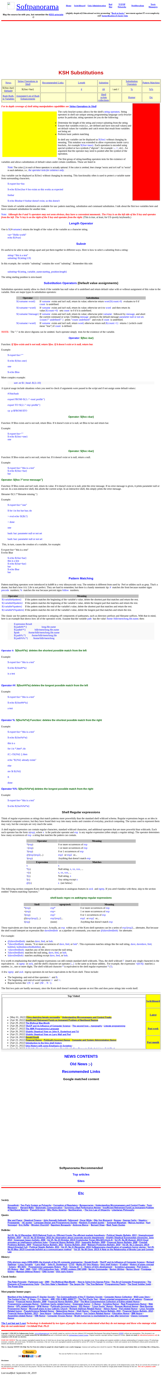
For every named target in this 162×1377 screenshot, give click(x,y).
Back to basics (118, 13)
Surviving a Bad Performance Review (82, 1207)
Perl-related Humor (128, 1309)
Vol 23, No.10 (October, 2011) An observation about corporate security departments (63, 1237)
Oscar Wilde (86, 1220)
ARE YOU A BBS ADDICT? (63, 1299)
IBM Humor (137, 1313)
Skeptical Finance (32, 1220)
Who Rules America (56, 1210)
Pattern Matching (151, 82)
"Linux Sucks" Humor (103, 1306)
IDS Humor (84, 1306)
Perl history (143, 1267)
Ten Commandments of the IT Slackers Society (80, 1297)
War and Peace (15, 1220)
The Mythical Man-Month (63, 1282)
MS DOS (22, 1267)
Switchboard (153, 1001)
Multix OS (81, 1264)
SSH (34, 1269)
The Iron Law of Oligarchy (97, 1210)
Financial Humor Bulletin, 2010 (65, 1242)
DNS (28, 1269)
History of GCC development (98, 1267)
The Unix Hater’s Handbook (54, 1284)
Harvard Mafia (27, 1207)
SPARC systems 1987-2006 (74, 1269)
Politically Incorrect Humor (64, 1306)
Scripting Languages (125, 1267)
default (8, 90)
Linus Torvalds (25, 1264)
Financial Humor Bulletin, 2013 (23, 1313)
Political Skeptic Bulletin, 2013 (122, 1235)
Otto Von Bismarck (103, 1220)
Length (81, 82)
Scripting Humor (111, 1304)
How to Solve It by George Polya (93, 1282)
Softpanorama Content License (78, 1335)
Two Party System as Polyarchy (36, 1205)
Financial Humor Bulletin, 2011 (48, 1245)
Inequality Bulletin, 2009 (93, 1242)
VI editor (124, 1264)
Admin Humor (110, 1309)
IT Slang (31, 1299)
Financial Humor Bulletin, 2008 (122, 1242)
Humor (131, 97)
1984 (47, 1282)
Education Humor (121, 1313)
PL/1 (65, 1267)
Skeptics (142, 1220)
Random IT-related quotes (91, 1222)
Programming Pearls (115, 1284)
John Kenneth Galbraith (55, 1220)
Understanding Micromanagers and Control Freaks (120, 1205)
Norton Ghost (132, 1269)
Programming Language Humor (23, 1304)
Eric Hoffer (24, 1225)
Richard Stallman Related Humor (85, 1309)
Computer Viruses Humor (59, 1316)
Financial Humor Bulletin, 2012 (138, 1311)
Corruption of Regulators (65, 1205)
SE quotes (27, 1222)
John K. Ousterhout (57, 1264)
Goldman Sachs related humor (56, 1304)
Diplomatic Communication (49, 1207)
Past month (153, 1042)
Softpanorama (37, 6)
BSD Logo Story (142, 1297)
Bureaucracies (86, 1205)
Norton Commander (98, 1269)
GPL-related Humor (25, 1306)
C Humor (96, 1304)
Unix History (93, 1264)
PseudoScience (37, 1210)
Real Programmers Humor (134, 1304)
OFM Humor (43, 1306)
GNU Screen (48, 1271)
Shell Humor (82, 1311)
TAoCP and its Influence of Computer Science (122, 1262)
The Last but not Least (13, 1323)
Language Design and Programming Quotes (55, 1222)
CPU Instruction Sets (48, 1269)
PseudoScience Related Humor (39, 1311)
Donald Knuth (91, 1262)
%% (151, 89)
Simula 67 (74, 1267)
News (8, 82)
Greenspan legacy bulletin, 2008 (29, 1240)
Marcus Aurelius (136, 1222)
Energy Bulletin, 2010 (75, 1245)
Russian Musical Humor (126, 1306)
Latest (153, 1014)
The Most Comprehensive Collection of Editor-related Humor (110, 1301)
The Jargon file (77, 1284)
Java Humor (45, 1313)
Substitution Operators (132, 82)
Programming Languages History (44, 1267)
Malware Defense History (28, 1271)
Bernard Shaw (98, 1225)
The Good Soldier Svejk (139, 1284)
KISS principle (56, 14)
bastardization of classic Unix (115, 16)
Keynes (117, 1220)
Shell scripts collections (103, 97)
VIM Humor (40, 1316)
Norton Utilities (117, 1269)
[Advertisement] (81, 44)
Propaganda (13, 1222)
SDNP (121, 1333)
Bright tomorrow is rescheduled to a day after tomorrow (101, 1316)
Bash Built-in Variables (8, 97)
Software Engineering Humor (67, 1313)
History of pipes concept (142, 1264)
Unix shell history (109, 1264)
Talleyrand (73, 1220)
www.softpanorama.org (42, 1333)
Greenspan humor (81, 1304)
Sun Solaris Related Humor (97, 1313)
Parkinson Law (35, 1282)
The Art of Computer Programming (128, 1282)
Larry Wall (40, 1264)
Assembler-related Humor (20, 1316)
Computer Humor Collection (118, 1297)
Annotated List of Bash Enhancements (27, 97)
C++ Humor (43, 1299)
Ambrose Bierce (80, 1225)
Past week (153, 1028)
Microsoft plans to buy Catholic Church (48, 1309)
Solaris (12, 1267)
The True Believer (94, 1284)
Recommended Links (53, 82)
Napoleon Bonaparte (61, 1225)
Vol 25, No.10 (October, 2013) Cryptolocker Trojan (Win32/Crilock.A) (80, 1240)
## (103, 89)
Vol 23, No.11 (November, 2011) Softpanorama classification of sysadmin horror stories (103, 1247)
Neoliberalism (75, 1210)
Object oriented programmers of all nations (121, 1299)
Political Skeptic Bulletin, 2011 (44, 1247)
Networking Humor (65, 1311)
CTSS (71, 1264)
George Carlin (130, 1220)
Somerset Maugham (116, 1222)
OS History (13, 1269)
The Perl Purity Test (88, 1299)
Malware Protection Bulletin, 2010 (104, 1245)
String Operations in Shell (28, 82)
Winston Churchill (40, 1225)
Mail (22, 1269)
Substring (103, 82)
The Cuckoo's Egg (17, 1299)
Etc (151, 97)
